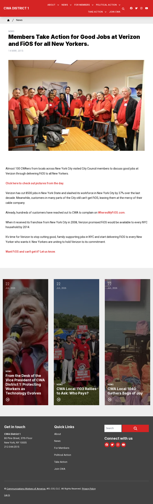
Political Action (106, 5)
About (51, 5)
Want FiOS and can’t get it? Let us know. (31, 251)
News (65, 5)
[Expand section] (58, 5)
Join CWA (114, 12)
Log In (7, 495)
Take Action (95, 12)
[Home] (8, 20)
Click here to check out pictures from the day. (35, 183)
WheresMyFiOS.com (111, 212)
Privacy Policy (89, 488)
